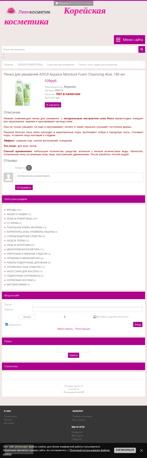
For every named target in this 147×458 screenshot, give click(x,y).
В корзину (53, 105)
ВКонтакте (77, 435)
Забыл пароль (65, 328)
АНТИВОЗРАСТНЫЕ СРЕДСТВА (26, 267)
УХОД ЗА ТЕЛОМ (18, 240)
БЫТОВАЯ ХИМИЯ (18, 284)
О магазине (10, 416)
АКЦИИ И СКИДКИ (19, 214)
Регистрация (82, 328)
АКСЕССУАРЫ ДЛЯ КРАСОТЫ (24, 271)
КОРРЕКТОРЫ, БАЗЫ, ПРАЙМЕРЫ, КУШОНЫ (32, 231)
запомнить (14, 324)
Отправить (24, 187)
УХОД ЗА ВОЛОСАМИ (20, 245)
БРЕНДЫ (14, 209)
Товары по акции (82, 416)
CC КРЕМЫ (14, 223)
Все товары (79, 419)
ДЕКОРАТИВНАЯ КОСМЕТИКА (25, 249)
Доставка (9, 423)
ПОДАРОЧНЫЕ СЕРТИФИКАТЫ (25, 275)
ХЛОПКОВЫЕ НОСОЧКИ (21, 280)
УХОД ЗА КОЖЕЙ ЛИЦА (22, 218)
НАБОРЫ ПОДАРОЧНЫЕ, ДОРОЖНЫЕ (28, 262)
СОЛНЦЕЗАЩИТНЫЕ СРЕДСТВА (26, 236)
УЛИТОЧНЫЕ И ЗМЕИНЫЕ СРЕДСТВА (29, 253)
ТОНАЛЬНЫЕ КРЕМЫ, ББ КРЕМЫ (26, 227)
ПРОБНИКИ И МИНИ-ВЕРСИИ (25, 258)
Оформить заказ (83, 3)
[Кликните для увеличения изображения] (23, 92)
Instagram (77, 432)
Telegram (77, 439)
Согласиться (125, 450)
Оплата (8, 419)
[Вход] (29, 168)
